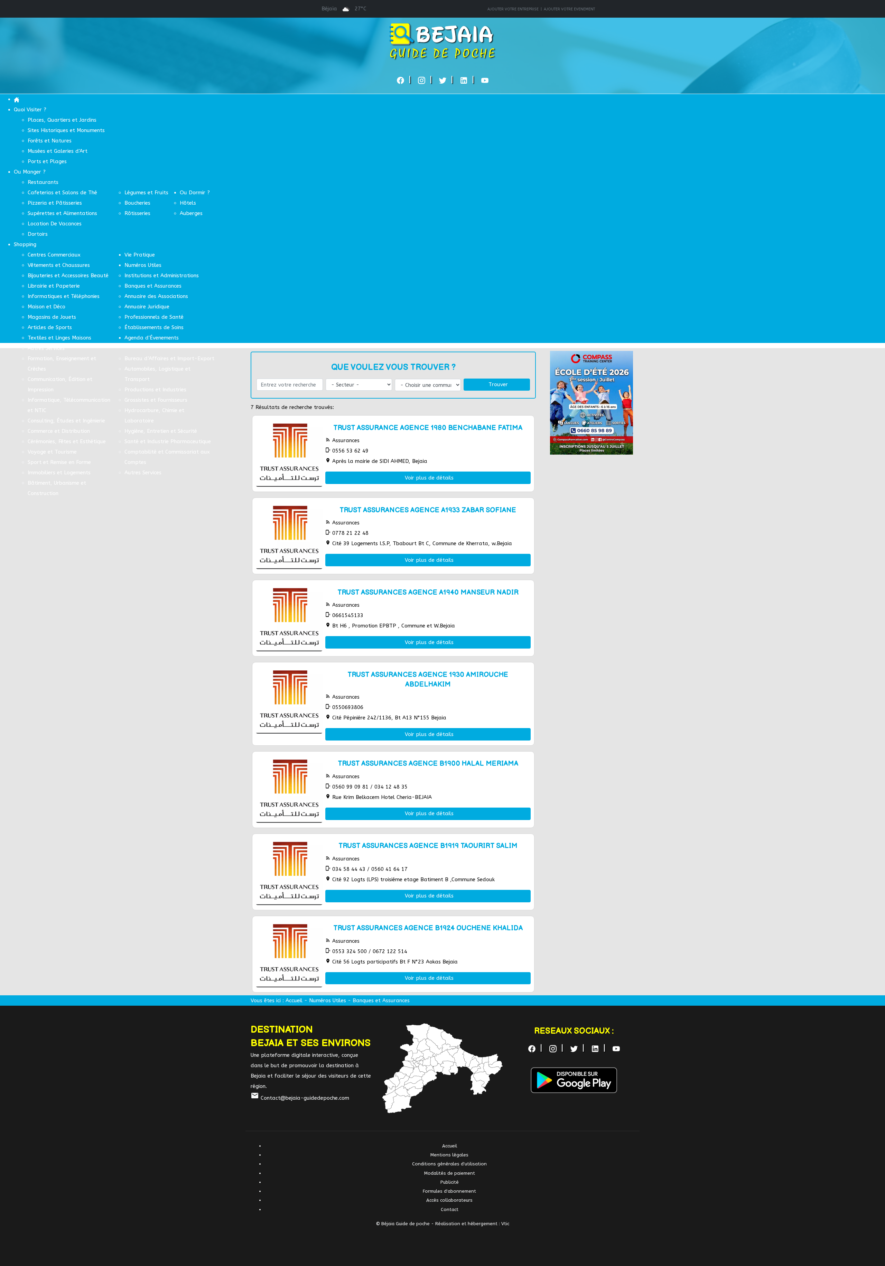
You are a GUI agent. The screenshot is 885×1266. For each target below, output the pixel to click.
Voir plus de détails (429, 478)
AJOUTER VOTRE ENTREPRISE (513, 9)
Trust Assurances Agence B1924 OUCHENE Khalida (428, 928)
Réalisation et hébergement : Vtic (472, 1223)
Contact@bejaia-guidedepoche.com (300, 1098)
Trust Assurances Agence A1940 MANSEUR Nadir (428, 592)
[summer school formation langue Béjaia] (592, 402)
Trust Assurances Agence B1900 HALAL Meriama (428, 764)
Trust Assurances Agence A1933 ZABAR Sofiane (427, 510)
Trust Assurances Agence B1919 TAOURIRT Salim (428, 846)
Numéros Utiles (327, 1000)
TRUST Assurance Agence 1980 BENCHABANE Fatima (427, 428)
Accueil (294, 1000)
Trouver (498, 384)
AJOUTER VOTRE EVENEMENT (569, 9)
